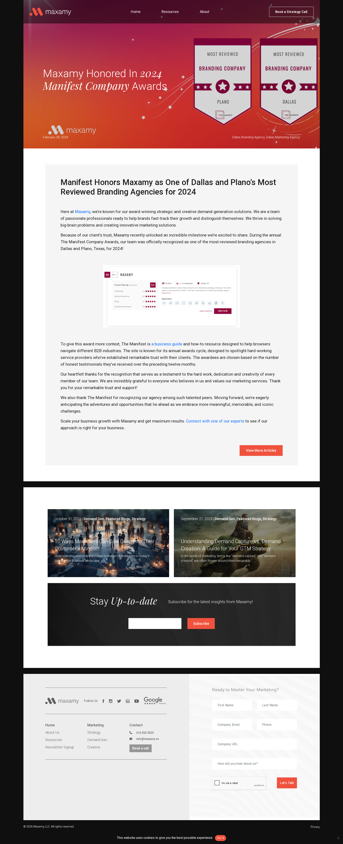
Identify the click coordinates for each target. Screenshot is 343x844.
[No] (338, 838)
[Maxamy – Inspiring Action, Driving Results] (50, 12)
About (204, 12)
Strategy (94, 732)
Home (136, 12)
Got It (220, 837)
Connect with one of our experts (215, 421)
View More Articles (261, 450)
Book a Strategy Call (291, 12)
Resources (170, 12)
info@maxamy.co (147, 738)
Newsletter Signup (59, 747)
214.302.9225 (145, 732)
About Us (52, 732)
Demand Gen (97, 740)
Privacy (315, 826)
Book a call (140, 748)
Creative (93, 747)
